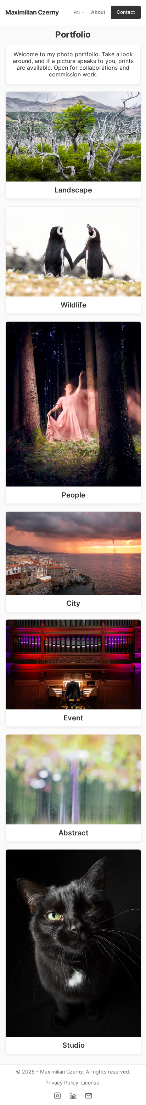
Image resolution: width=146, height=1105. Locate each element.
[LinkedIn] (73, 1095)
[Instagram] (57, 1095)
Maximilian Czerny (32, 12)
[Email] (88, 1095)
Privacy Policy (61, 1083)
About (98, 12)
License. (91, 1083)
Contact (126, 12)
